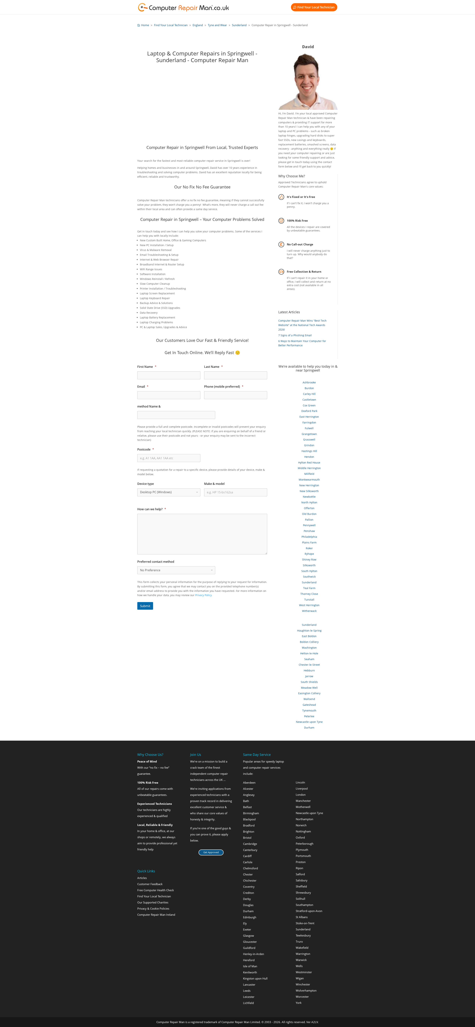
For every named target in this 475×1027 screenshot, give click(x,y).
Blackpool (249, 819)
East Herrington (309, 416)
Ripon (299, 868)
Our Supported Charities (152, 902)
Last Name (213, 367)
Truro (299, 941)
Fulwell (309, 428)
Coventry (249, 886)
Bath (246, 801)
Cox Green (309, 405)
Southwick (309, 576)
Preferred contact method (155, 561)
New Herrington (309, 485)
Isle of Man (250, 966)
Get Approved (211, 852)
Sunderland (309, 582)
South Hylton (309, 571)
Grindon (309, 445)
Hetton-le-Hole (309, 653)
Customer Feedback (150, 884)
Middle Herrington (309, 468)
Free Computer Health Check (155, 890)
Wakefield (302, 947)
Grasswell (309, 439)
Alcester (248, 789)
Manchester (303, 801)
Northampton (304, 819)
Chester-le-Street (309, 664)
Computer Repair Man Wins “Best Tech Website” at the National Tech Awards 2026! (302, 325)
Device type (145, 484)
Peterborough (304, 843)
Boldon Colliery (309, 642)
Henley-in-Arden (253, 954)
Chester (248, 874)
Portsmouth (303, 856)
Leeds (246, 991)
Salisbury (301, 880)
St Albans (302, 917)
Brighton (248, 831)
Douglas (248, 905)
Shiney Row (309, 559)
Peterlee (309, 716)
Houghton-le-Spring (309, 630)
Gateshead (309, 704)
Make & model (214, 484)
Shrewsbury (303, 892)
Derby (247, 899)
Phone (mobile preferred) (223, 386)
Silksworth (309, 565)
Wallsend (309, 699)
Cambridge (250, 844)
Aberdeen (249, 782)
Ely (245, 923)
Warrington (303, 954)
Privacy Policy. (203, 595)
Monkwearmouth (309, 479)
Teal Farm (309, 588)
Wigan (300, 978)
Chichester (249, 880)
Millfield (309, 474)
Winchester (303, 984)
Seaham (309, 659)
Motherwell (303, 807)
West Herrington (309, 605)
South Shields (309, 682)
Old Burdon (309, 514)
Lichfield (248, 1003)
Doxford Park (309, 411)
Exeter (247, 929)
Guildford (249, 948)
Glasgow (248, 935)
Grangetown (309, 434)
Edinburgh (249, 917)
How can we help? (151, 509)
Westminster (304, 972)
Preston (301, 862)
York (299, 1003)
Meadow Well (309, 687)
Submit (145, 606)
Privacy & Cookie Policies (153, 908)
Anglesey (249, 795)
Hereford (249, 960)
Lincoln (300, 782)
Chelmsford (250, 868)
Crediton (248, 893)
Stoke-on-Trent (305, 923)
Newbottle (309, 496)
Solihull (300, 899)
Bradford (249, 825)
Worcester (302, 996)
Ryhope (309, 554)
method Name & (149, 406)
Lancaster (249, 984)
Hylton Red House (309, 462)
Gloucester (250, 942)
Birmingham (251, 813)
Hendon (309, 457)
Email (142, 386)
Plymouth (302, 850)
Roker (309, 548)
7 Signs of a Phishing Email (295, 335)
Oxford (300, 837)
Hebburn (309, 670)
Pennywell (309, 525)
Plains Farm (309, 542)
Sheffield (301, 886)
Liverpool (302, 788)
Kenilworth (250, 972)
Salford (300, 874)
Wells (299, 966)
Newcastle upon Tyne (309, 722)
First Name (146, 367)
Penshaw (309, 531)
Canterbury (250, 850)
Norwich (301, 825)
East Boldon (309, 636)
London (301, 794)
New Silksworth (309, 491)
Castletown (309, 399)
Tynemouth (309, 710)
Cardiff (247, 856)
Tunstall (309, 599)
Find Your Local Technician (316, 7)
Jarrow (309, 676)
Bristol (247, 837)
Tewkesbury (303, 935)
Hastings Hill (309, 451)
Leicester (248, 997)
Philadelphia (309, 536)
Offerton (309, 508)
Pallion (309, 519)
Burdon (309, 388)
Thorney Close (309, 594)
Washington (309, 647)
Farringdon (309, 422)
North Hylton (309, 502)
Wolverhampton (306, 990)
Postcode (145, 449)
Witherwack (309, 611)
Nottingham (303, 831)
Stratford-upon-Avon (309, 911)
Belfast (247, 807)
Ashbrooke (309, 382)
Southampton (304, 905)
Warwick (301, 960)
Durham (309, 727)
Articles (142, 878)
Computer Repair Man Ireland (156, 914)
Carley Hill (309, 394)
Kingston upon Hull (255, 978)
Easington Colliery (309, 693)
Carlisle (247, 862)
